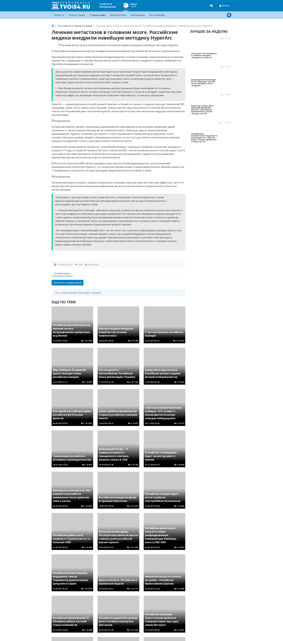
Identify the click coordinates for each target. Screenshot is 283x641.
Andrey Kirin (93, 264)
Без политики (118, 15)
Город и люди (77, 15)
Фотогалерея (156, 15)
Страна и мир (97, 15)
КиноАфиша (138, 15)
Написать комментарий (68, 282)
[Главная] (53, 26)
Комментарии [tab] (62, 273)
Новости (59, 15)
